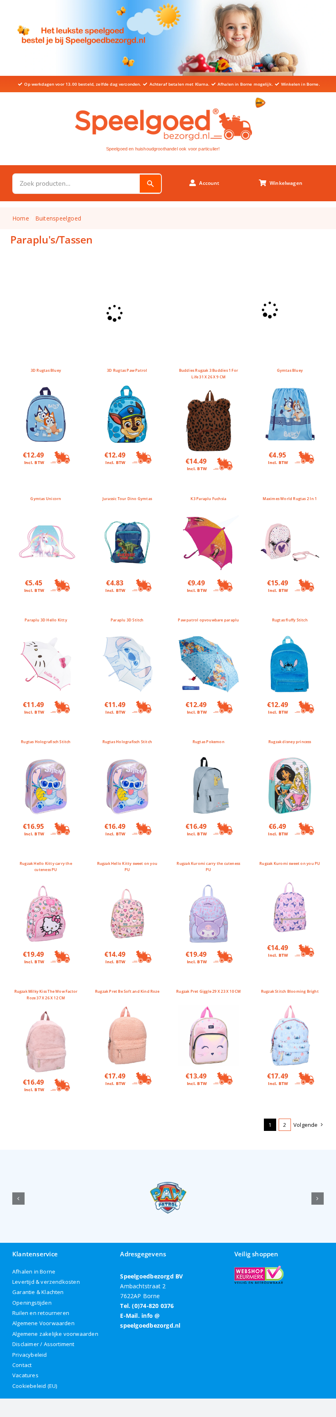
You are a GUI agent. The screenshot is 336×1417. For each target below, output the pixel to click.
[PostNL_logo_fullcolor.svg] (260, 100)
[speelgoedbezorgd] (163, 106)
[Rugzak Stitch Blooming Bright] (289, 1010)
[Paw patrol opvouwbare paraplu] (208, 638)
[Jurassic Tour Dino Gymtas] (127, 517)
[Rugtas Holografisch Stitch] (46, 760)
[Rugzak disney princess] (289, 760)
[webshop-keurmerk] (259, 1268)
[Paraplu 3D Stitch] (127, 638)
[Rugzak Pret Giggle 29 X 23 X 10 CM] (208, 1010)
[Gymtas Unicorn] (46, 517)
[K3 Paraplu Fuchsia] (208, 517)
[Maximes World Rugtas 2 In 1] (289, 517)
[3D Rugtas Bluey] (46, 389)
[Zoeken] (150, 184)
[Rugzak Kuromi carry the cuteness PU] (208, 888)
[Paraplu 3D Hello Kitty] (46, 638)
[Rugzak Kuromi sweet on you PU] (289, 882)
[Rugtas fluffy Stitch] (289, 638)
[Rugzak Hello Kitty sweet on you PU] (127, 888)
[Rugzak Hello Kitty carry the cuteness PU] (46, 888)
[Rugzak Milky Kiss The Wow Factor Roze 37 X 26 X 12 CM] (46, 1016)
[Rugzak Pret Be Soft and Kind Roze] (127, 1010)
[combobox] (76, 183)
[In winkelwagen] (60, 457)
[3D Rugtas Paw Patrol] (127, 389)
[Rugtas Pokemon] (208, 760)
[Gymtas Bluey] (289, 389)
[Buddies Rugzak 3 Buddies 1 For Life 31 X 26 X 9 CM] (208, 395)
